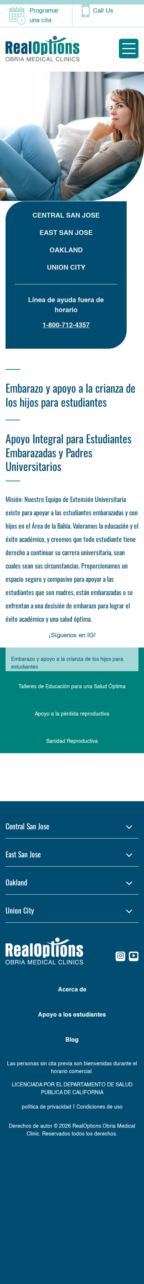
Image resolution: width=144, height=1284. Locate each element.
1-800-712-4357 (66, 325)
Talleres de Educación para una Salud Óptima (72, 686)
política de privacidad (46, 1107)
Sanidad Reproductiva (72, 741)
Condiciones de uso (99, 1107)
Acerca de (72, 990)
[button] (72, 826)
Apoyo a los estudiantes (72, 1015)
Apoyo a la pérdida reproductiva (72, 714)
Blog (72, 1040)
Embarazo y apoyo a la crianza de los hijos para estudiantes (67, 663)
